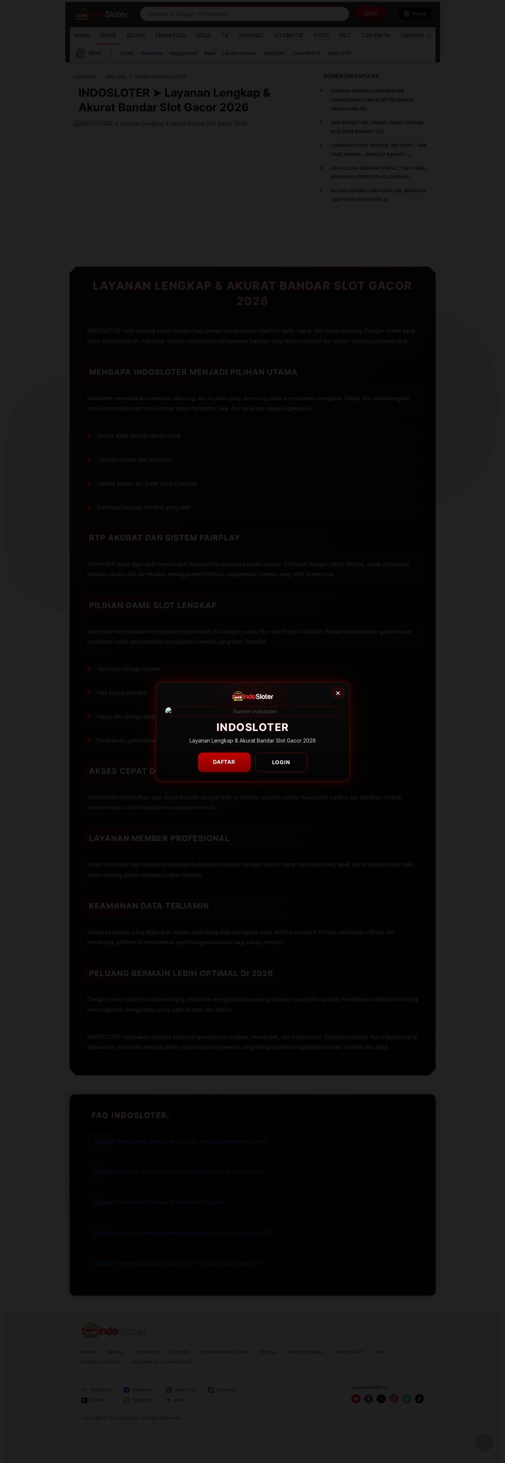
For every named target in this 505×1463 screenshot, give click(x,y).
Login (281, 762)
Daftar (224, 762)
